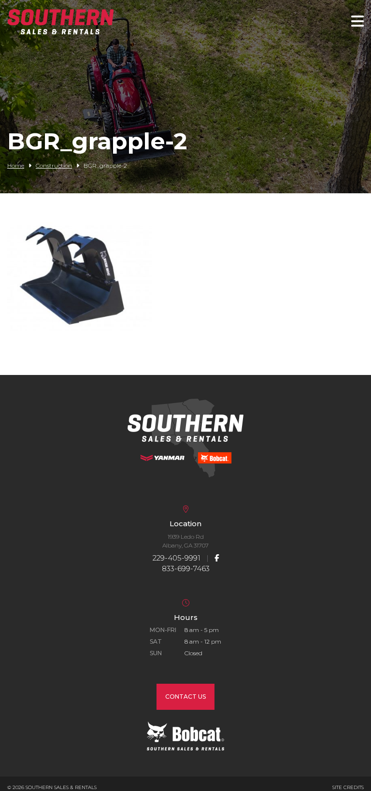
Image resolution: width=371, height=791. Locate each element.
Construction (54, 165)
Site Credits (348, 787)
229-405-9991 (176, 557)
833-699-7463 (186, 568)
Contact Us (185, 696)
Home (15, 165)
